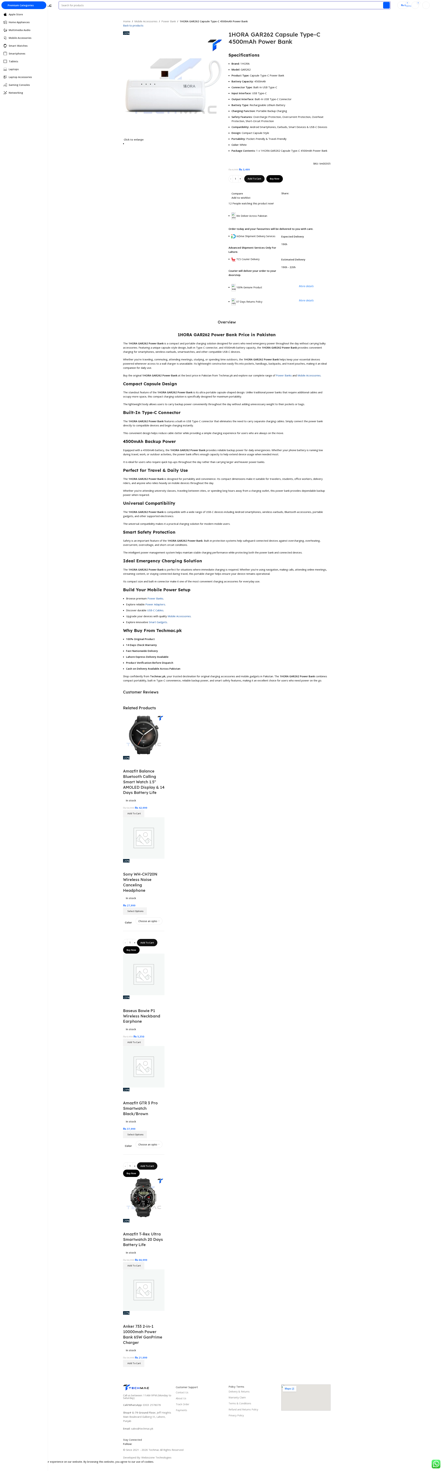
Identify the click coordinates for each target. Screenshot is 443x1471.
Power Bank (168, 21)
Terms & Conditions (240, 1403)
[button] (133, 813)
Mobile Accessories (146, 21)
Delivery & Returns (239, 1391)
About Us (181, 1398)
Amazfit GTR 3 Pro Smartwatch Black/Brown (140, 1108)
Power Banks (284, 375)
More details (306, 286)
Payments (181, 1410)
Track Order (182, 1404)
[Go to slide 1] (175, 143)
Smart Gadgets (158, 622)
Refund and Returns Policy (243, 1409)
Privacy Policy (236, 1415)
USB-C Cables (155, 610)
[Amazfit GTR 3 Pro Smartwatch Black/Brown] (143, 1066)
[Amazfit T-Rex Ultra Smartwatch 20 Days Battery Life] (143, 1197)
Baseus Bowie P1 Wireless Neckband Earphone (141, 1016)
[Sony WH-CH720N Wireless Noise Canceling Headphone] (143, 837)
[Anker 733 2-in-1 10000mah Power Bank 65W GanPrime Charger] (143, 1289)
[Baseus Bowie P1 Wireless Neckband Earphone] (143, 974)
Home (127, 21)
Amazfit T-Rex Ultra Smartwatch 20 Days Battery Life (143, 1239)
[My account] (426, 5)
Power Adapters (155, 604)
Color (128, 922)
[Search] (386, 5)
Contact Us (182, 1392)
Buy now (274, 178)
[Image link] (136, 1387)
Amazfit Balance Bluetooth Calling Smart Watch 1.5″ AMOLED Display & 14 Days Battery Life (143, 782)
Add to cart (254, 178)
